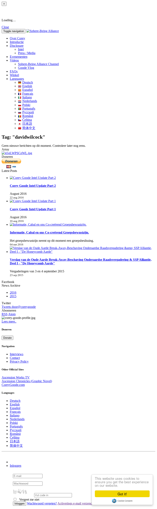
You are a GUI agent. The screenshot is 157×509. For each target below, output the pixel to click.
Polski (26, 105)
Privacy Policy (19, 361)
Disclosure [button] (17, 45)
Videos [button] (14, 60)
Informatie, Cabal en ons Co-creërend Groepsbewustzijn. (49, 232)
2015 (13, 296)
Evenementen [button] (18, 56)
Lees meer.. (9, 321)
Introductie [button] (17, 42)
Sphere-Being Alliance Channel (38, 64)
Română (27, 116)
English (27, 86)
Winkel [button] (14, 75)
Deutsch (27, 82)
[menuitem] (86, 49)
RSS (5, 314)
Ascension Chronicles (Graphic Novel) (27, 381)
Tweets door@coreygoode (19, 307)
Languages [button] (17, 78)
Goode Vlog (26, 67)
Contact (15, 358)
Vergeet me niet (28, 499)
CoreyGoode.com (13, 384)
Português (28, 108)
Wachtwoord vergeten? (42, 503)
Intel (21, 49)
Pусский (28, 112)
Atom (12, 314)
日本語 (27, 123)
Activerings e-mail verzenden (76, 503)
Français (27, 93)
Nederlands (29, 101)
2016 (13, 292)
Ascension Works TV (16, 377)
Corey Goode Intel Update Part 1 (33, 209)
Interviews (16, 354)
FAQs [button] (14, 71)
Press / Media (26, 53)
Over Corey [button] (17, 38)
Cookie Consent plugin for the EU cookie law (122, 501)
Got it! (122, 493)
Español (27, 89)
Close (5, 27)
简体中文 (28, 128)
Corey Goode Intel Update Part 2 (33, 185)
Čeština (27, 119)
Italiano (27, 97)
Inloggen (15, 465)
